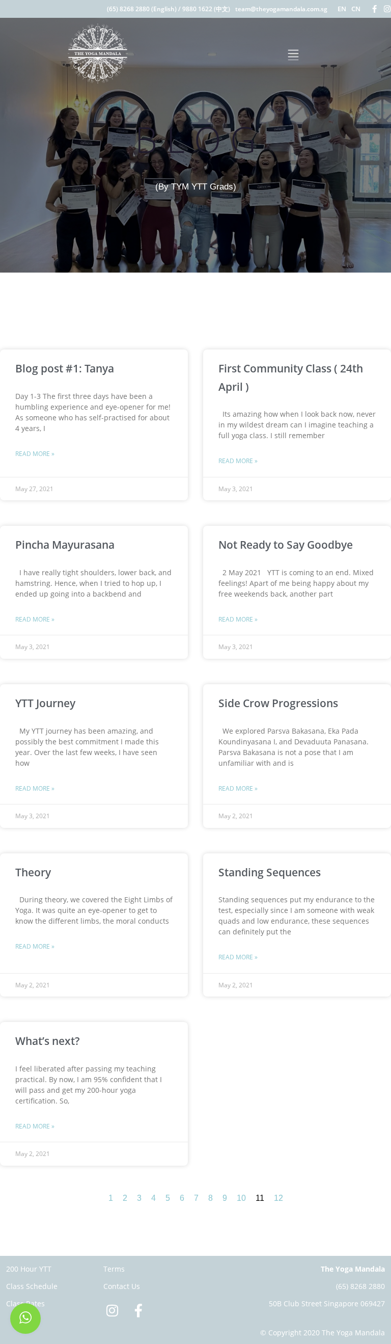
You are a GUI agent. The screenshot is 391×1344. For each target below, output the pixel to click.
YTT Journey (45, 703)
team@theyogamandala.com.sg (281, 9)
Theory (33, 872)
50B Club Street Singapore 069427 (327, 1303)
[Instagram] (387, 9)
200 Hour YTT (28, 1269)
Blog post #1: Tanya (64, 368)
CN (355, 8)
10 (241, 1198)
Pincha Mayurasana (65, 544)
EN (342, 8)
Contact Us (121, 1286)
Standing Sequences (269, 872)
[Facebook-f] (374, 9)
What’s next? (47, 1041)
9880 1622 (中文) (206, 9)
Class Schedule (32, 1286)
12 (278, 1198)
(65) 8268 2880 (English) (142, 9)
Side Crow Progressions (278, 703)
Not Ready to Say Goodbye (286, 544)
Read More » (34, 453)
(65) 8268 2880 (360, 1286)
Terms (114, 1269)
